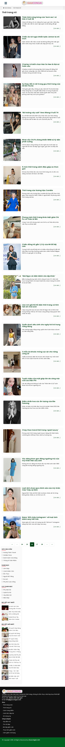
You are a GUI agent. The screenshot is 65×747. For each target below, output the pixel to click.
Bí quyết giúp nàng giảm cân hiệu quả (15, 630)
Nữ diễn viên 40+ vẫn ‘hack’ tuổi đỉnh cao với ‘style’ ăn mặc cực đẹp (15, 680)
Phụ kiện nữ (7, 590)
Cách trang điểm (8, 710)
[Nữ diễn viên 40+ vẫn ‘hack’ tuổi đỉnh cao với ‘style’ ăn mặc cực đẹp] (5, 677)
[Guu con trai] (32, 3)
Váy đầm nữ (7, 595)
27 (37, 544)
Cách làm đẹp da (8, 713)
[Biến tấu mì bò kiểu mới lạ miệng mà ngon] (5, 613)
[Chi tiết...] (57, 28)
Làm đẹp (6, 568)
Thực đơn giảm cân (9, 730)
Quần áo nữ (7, 592)
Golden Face (7, 555)
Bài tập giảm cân (8, 727)
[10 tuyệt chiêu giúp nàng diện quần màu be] (5, 642)
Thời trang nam (8, 705)
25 (27, 544)
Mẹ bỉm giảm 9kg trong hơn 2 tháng (15, 651)
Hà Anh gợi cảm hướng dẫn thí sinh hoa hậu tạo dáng (15, 609)
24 (22, 544)
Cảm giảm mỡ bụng (9, 733)
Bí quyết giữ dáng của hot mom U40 (14, 634)
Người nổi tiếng (8, 576)
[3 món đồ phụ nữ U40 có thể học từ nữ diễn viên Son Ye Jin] (5, 663)
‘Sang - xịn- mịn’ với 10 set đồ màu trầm (14, 673)
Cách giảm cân (8, 571)
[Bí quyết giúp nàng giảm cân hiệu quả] (5, 631)
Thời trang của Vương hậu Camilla (37, 190)
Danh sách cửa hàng (10, 558)
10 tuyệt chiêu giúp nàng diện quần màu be (13, 641)
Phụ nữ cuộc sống (9, 582)
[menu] (6, 3)
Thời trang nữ (17, 8)
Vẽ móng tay (7, 716)
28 (42, 544)
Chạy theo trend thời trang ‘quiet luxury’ (40, 430)
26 (32, 544)
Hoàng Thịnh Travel (9, 552)
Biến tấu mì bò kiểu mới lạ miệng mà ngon (15, 614)
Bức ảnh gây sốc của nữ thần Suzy (14, 645)
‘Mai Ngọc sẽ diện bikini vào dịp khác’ (38, 276)
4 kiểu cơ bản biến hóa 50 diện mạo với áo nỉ (14, 668)
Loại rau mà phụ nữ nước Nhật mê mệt (15, 656)
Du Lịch (5, 579)
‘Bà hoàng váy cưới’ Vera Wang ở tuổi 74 (40, 113)
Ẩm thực (6, 574)
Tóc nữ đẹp (6, 724)
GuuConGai (8, 8)
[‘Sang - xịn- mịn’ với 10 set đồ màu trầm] (5, 674)
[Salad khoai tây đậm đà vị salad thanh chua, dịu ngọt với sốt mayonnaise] (5, 618)
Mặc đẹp (6, 598)
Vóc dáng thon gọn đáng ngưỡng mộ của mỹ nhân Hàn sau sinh (40, 460)
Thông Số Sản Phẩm (10, 560)
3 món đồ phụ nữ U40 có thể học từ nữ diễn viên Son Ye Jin (15, 664)
